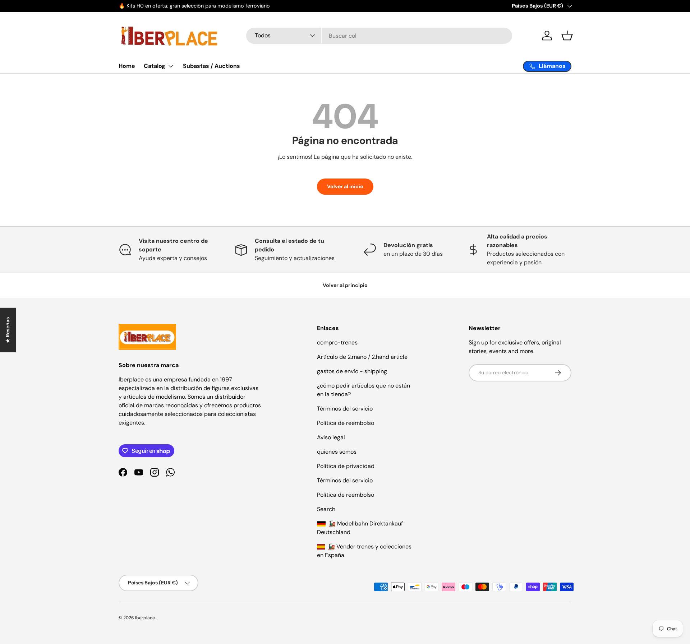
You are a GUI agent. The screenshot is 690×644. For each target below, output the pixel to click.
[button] (567, 35)
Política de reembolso (345, 423)
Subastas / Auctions (211, 66)
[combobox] (379, 36)
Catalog (154, 66)
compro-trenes (337, 342)
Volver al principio (345, 285)
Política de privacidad (345, 466)
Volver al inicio (345, 186)
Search (326, 509)
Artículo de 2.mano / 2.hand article (362, 357)
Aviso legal (331, 437)
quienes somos (336, 451)
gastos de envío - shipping (352, 371)
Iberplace (145, 618)
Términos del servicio (345, 408)
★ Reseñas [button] (7, 330)
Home (127, 66)
